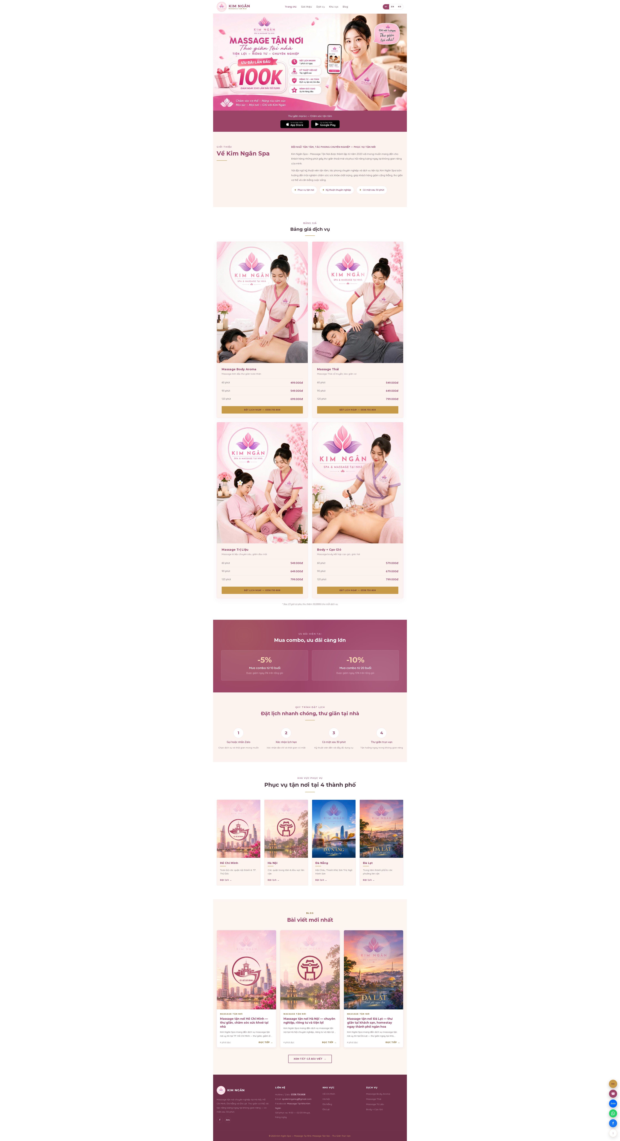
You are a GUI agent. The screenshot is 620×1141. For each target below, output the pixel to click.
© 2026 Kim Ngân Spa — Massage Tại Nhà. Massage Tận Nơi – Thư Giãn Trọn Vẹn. (310, 1136)
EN (392, 6)
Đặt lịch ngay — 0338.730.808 (262, 409)
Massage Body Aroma (378, 1093)
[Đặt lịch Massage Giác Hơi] (357, 483)
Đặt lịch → (226, 880)
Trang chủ (291, 6)
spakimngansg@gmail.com (296, 1099)
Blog (345, 6)
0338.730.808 (298, 1094)
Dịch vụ (320, 6)
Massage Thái (373, 1099)
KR (399, 6)
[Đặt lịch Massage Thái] (357, 302)
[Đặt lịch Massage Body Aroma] (262, 302)
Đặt (613, 1084)
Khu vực (333, 6)
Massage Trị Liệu (375, 1104)
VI (386, 6)
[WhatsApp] (613, 1113)
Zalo (228, 1120)
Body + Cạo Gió (374, 1109)
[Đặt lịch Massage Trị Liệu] (262, 483)
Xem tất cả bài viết (310, 1058)
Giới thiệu (306, 6)
